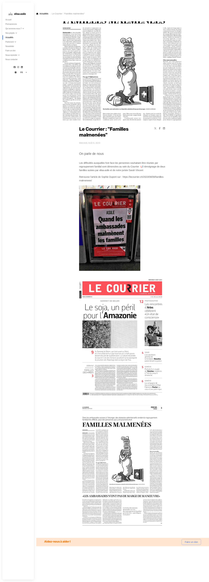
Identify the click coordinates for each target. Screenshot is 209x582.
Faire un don (191, 542)
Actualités (43, 13)
